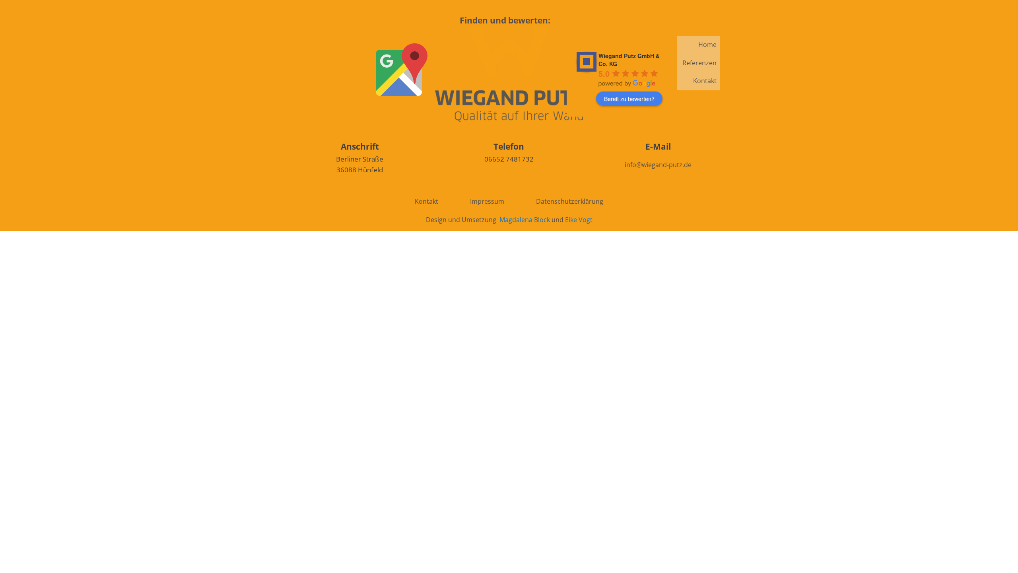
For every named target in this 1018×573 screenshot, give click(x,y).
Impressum (487, 201)
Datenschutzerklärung (569, 201)
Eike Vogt (579, 219)
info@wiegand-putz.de (658, 164)
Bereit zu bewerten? (629, 99)
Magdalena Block (524, 219)
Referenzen (699, 62)
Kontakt (705, 80)
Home (707, 44)
